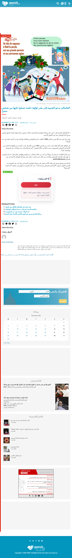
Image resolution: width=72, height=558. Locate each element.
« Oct (5, 343)
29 (64, 335)
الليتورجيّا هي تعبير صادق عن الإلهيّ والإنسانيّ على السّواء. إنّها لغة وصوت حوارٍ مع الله (27, 384)
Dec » (8, 343)
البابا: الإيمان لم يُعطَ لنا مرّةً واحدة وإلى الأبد (16, 397)
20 (45, 332)
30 (8, 339)
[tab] (27, 472)
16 (8, 332)
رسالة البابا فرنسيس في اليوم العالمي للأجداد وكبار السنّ (23, 214)
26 (36, 335)
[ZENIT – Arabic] (20, 3)
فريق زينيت (33, 122)
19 (36, 332)
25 (26, 335)
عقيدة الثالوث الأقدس (16, 455)
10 (17, 329)
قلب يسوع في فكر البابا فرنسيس (19, 438)
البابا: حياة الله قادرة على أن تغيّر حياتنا (20, 420)
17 (17, 332)
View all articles (7, 242)
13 (45, 329)
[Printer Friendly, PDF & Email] (8, 172)
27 (45, 335)
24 (17, 335)
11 (26, 329)
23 (8, 335)
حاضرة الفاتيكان (5, 36)
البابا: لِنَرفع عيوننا (15, 447)
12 (36, 329)
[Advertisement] (36, 20)
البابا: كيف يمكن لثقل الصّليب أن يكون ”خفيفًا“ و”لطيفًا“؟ (25, 429)
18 (26, 332)
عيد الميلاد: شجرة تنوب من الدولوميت (17, 212)
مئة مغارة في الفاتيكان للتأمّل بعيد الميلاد (18, 207)
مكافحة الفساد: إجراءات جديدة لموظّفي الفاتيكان (21, 209)
